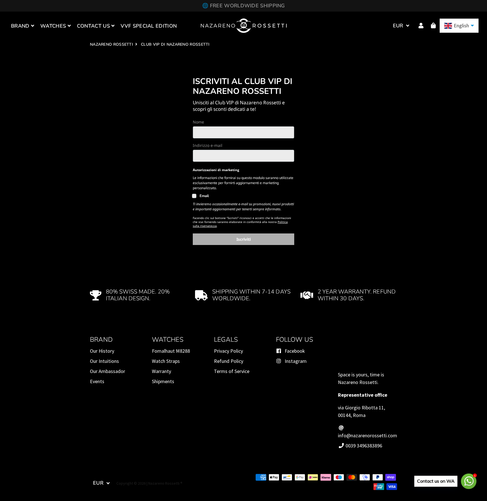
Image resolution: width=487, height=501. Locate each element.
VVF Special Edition (149, 26)
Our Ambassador (107, 371)
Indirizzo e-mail (207, 145)
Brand (21, 26)
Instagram (295, 361)
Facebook (294, 351)
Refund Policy (228, 361)
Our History (102, 351)
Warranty (161, 371)
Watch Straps (166, 361)
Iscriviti (243, 239)
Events (97, 381)
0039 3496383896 (363, 445)
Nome (198, 122)
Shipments (163, 381)
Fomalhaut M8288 (171, 351)
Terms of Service (231, 371)
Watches (53, 26)
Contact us (94, 26)
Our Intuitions (104, 361)
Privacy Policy (228, 351)
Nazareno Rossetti (111, 44)
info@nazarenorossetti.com (367, 435)
